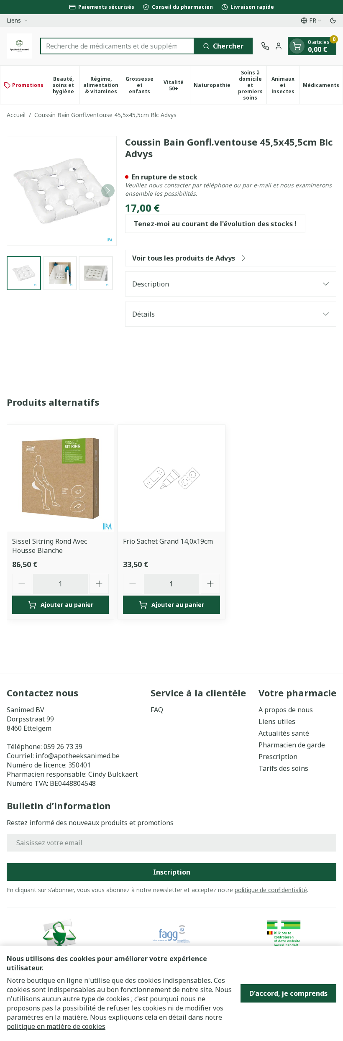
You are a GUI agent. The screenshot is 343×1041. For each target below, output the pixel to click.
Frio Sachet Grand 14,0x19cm (168, 541)
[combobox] (117, 46)
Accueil (16, 115)
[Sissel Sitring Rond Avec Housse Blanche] (60, 478)
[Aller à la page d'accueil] (19, 46)
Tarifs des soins (283, 768)
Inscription (171, 872)
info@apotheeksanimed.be (78, 755)
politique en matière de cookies (56, 1026)
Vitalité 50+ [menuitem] (176, 85)
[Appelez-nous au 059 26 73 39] (265, 46)
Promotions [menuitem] (28, 85)
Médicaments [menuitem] (323, 87)
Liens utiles (277, 721)
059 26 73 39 (63, 746)
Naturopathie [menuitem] (214, 87)
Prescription (278, 756)
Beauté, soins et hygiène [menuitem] (66, 85)
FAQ (157, 709)
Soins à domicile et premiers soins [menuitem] (252, 85)
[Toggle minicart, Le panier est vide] (297, 46)
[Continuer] (108, 190)
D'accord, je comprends (288, 993)
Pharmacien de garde (292, 744)
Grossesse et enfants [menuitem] (141, 85)
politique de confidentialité (271, 890)
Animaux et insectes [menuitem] (285, 85)
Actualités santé (284, 733)
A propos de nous (286, 709)
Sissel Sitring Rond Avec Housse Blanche (49, 546)
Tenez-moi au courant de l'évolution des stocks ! (215, 223)
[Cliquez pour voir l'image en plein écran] (61, 191)
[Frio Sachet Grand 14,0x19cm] (171, 478)
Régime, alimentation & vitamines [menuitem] (102, 85)
